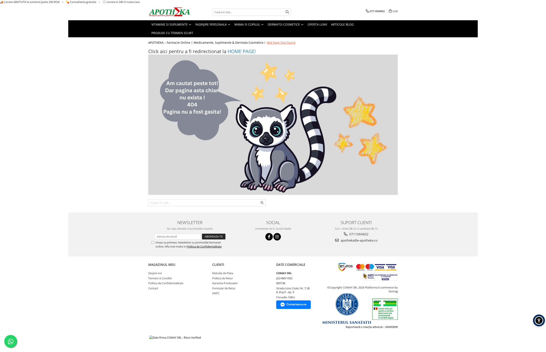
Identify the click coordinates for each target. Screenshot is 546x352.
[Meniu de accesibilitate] (539, 320)
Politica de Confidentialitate (204, 246)
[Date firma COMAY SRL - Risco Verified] (175, 337)
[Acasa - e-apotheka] (169, 12)
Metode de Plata (222, 273)
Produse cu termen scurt (172, 33)
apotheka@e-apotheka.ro (359, 240)
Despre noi (155, 273)
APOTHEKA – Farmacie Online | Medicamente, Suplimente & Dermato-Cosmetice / (207, 43)
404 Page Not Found (281, 43)
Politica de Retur (222, 278)
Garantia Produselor (225, 283)
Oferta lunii (317, 24)
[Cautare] (287, 12)
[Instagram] (277, 236)
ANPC (215, 293)
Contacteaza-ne (296, 304)
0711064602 (359, 234)
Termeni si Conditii (160, 278)
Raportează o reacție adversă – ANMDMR (372, 327)
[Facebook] (269, 236)
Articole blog (342, 24)
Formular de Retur (223, 288)
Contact (153, 288)
